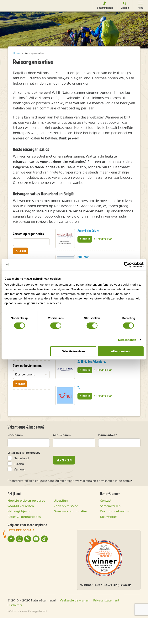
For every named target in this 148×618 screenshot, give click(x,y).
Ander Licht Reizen (88, 231)
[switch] (55, 325)
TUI (79, 387)
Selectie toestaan (73, 351)
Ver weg (20, 469)
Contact (105, 500)
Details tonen (127, 339)
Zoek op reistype (66, 505)
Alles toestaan (120, 351)
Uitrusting (61, 500)
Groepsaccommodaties (70, 511)
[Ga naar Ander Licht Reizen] (65, 238)
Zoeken (22, 251)
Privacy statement (106, 600)
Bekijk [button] (86, 239)
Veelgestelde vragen (74, 600)
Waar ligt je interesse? (24, 453)
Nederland (21, 458)
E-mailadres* (107, 435)
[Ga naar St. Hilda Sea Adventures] (65, 369)
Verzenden (64, 460)
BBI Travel (83, 257)
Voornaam (15, 435)
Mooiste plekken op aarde (26, 500)
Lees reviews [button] (104, 239)
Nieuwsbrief (108, 516)
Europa (19, 463)
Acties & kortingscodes (24, 516)
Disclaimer (15, 604)
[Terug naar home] (10, 5)
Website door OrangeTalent (27, 611)
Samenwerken (110, 505)
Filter (21, 384)
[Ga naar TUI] (65, 395)
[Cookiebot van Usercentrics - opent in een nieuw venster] (127, 264)
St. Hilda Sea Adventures (91, 361)
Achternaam (62, 435)
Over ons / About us (114, 511)
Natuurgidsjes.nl (19, 511)
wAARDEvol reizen (21, 505)
